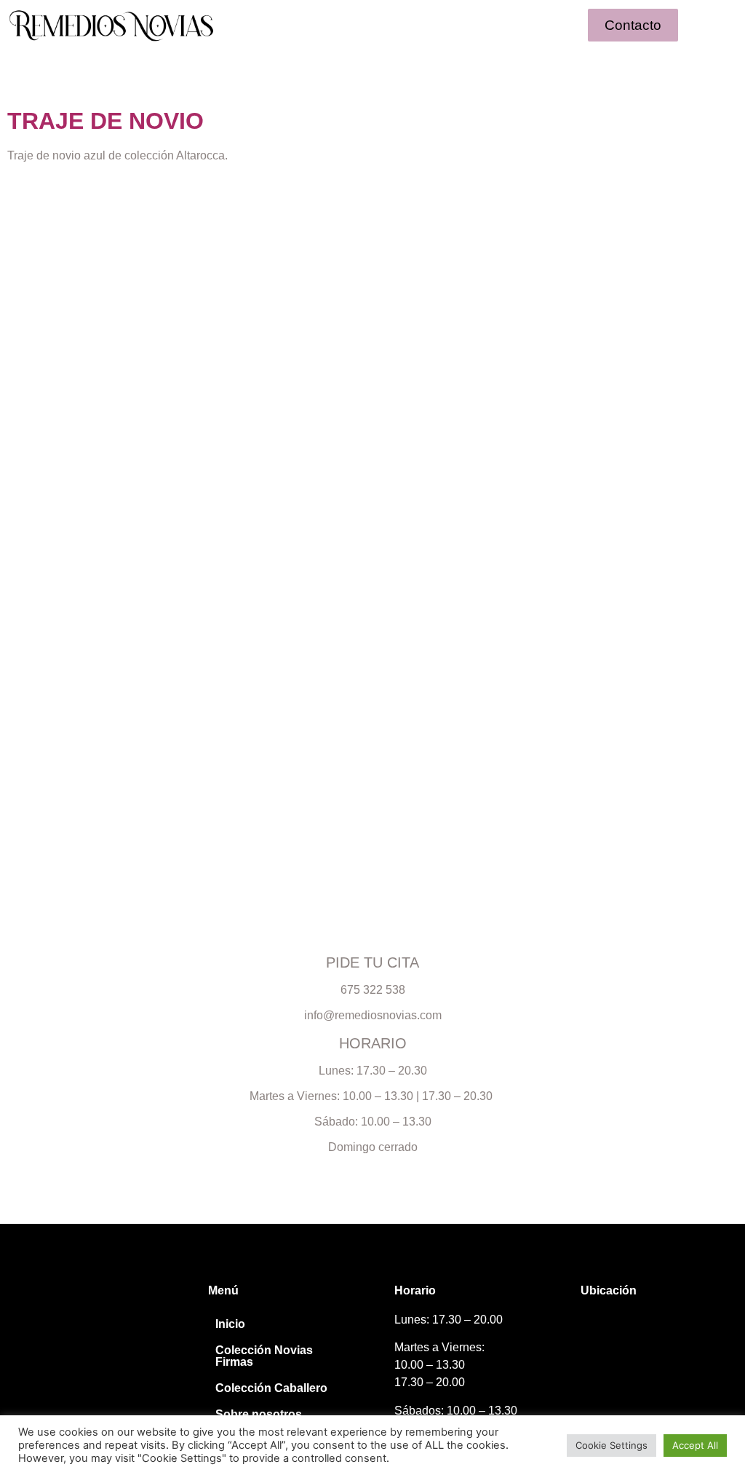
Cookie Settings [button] (611, 1445)
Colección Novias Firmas (264, 1356)
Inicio (230, 1324)
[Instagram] (31, 1333)
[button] (372, 25)
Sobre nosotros (258, 1414)
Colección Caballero (271, 1388)
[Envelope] (85, 1333)
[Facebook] (58, 1333)
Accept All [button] (695, 1445)
